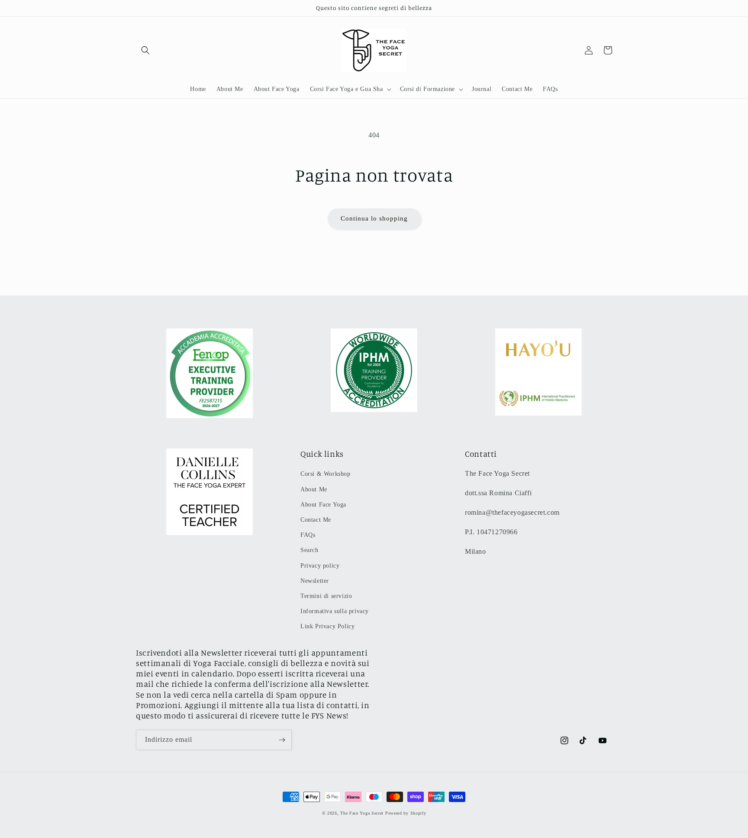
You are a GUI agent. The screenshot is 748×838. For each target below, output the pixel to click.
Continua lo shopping (374, 218)
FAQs (307, 535)
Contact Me (315, 519)
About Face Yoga (323, 504)
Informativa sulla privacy (334, 611)
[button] (145, 50)
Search (309, 550)
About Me (313, 489)
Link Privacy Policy (327, 626)
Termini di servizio (326, 596)
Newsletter (314, 581)
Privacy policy (319, 565)
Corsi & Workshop (325, 474)
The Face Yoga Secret (362, 813)
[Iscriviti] (281, 740)
